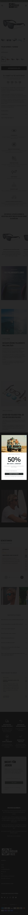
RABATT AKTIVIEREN (14, 473)
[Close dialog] (25, 436)
